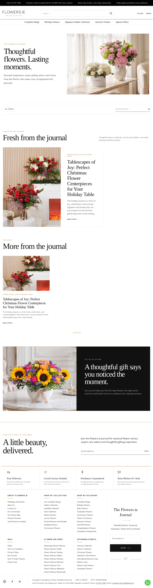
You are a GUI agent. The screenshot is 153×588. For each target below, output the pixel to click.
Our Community (14, 512)
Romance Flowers (84, 522)
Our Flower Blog (14, 515)
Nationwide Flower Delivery (54, 546)
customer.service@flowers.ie (123, 583)
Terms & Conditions (15, 549)
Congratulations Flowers (86, 528)
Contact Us (12, 508)
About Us (11, 505)
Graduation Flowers (84, 512)
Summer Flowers (102, 22)
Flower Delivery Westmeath (55, 572)
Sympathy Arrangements (86, 531)
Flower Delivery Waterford (54, 569)
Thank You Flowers (84, 518)
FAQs (10, 546)
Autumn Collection (84, 549)
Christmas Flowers (84, 552)
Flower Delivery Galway (53, 552)
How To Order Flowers (16, 559)
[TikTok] (20, 581)
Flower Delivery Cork (52, 565)
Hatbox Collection (51, 505)
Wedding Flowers (50, 525)
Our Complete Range (52, 502)
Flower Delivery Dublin (53, 549)
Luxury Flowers (50, 518)
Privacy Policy (13, 552)
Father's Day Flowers (85, 565)
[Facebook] (12, 581)
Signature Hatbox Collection (77, 22)
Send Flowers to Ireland (17, 522)
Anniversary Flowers (85, 515)
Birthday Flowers (52, 22)
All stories (9, 109)
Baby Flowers (82, 508)
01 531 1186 (16, 3)
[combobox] (77, 13)
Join (147, 451)
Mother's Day (82, 562)
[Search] (111, 13)
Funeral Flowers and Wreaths (55, 522)
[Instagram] (4, 581)
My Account (12, 555)
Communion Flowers (52, 528)
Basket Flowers (50, 515)
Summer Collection (84, 546)
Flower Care (12, 562)
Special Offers (122, 22)
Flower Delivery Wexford (53, 562)
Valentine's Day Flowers (86, 555)
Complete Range (31, 22)
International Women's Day (87, 559)
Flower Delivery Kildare (53, 555)
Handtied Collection (51, 508)
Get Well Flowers (83, 525)
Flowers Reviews (14, 518)
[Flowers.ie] (14, 13)
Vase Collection (50, 512)
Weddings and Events (16, 502)
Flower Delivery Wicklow (53, 559)
